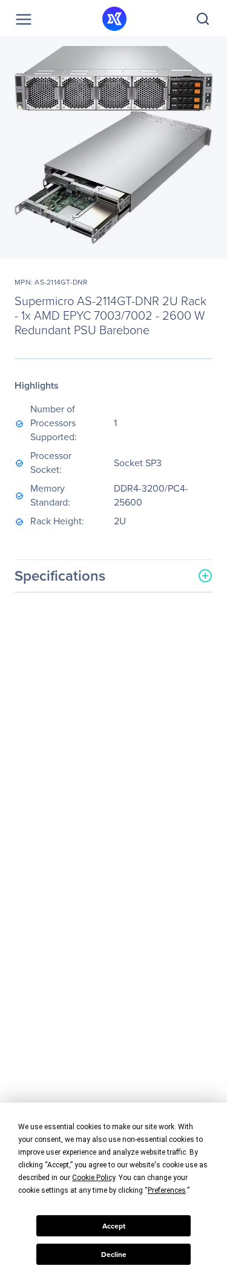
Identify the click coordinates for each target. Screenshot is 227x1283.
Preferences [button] (167, 1190)
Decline (114, 1254)
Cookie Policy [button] (93, 1177)
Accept (113, 1226)
